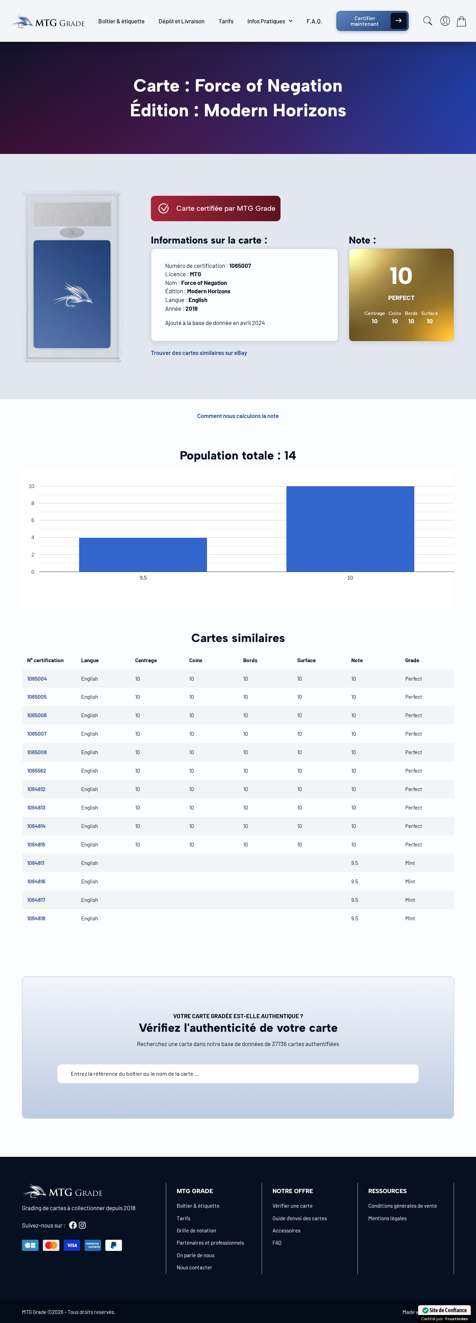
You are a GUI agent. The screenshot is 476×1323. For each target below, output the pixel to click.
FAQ (277, 1242)
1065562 (36, 770)
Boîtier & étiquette (121, 20)
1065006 (37, 715)
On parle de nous (195, 1255)
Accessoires (286, 1230)
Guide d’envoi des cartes (299, 1218)
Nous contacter (194, 1267)
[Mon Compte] (445, 21)
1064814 (36, 826)
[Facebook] (73, 1225)
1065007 (36, 733)
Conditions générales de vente (402, 1205)
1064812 (36, 789)
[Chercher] (428, 21)
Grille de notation (196, 1230)
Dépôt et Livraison (182, 20)
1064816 (36, 881)
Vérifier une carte (292, 1205)
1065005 (37, 697)
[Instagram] (82, 1225)
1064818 (36, 918)
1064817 (36, 900)
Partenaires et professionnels (210, 1242)
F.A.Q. (314, 20)
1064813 (36, 807)
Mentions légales (387, 1218)
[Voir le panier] (461, 21)
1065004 (37, 678)
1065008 (37, 752)
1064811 (35, 863)
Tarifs (225, 20)
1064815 (36, 844)
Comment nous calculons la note (238, 415)
